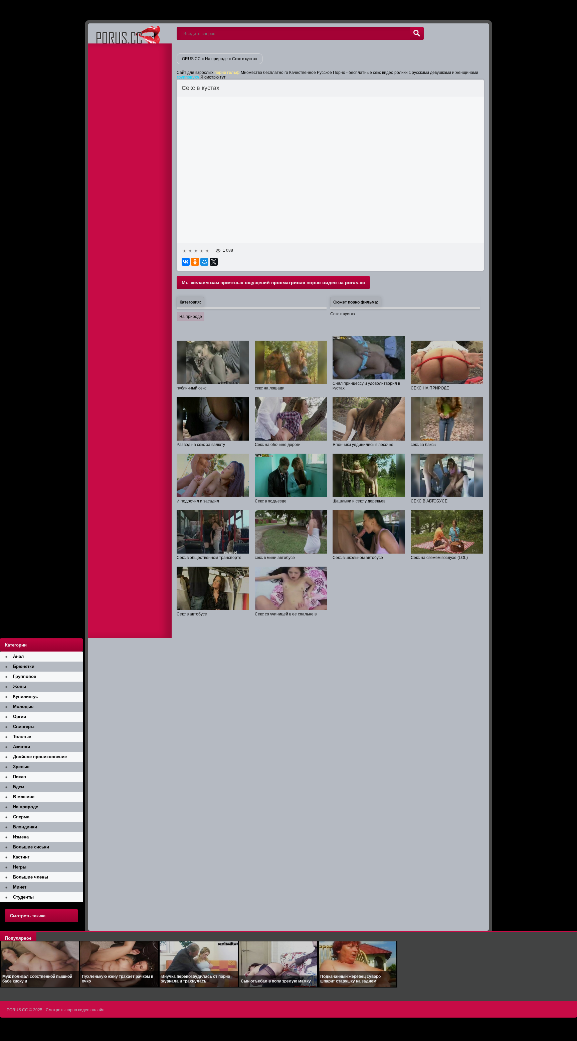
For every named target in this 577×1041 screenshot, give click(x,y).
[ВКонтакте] (186, 262)
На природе (190, 316)
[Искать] (417, 33)
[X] (214, 262)
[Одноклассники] (195, 262)
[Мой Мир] (204, 262)
